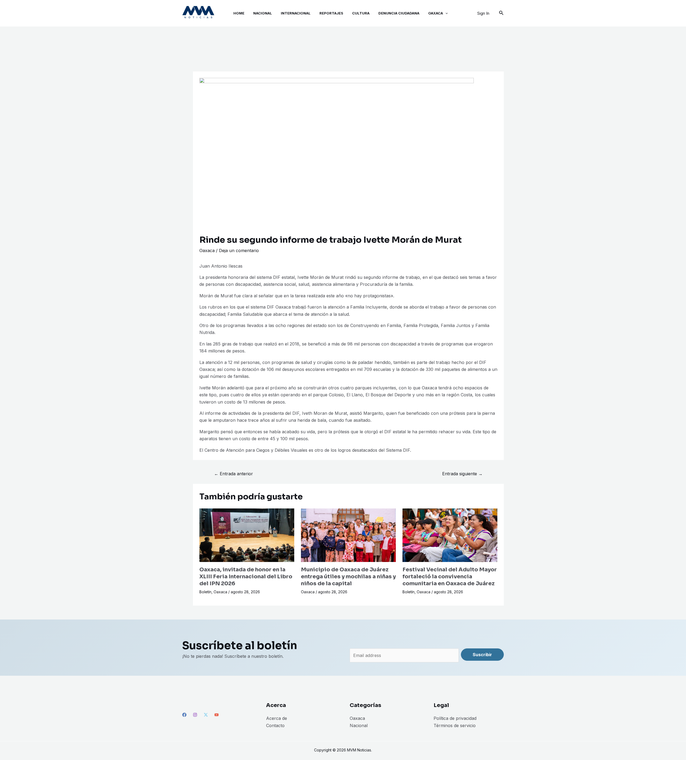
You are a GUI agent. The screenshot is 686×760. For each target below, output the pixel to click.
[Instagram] (195, 715)
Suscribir (482, 654)
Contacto (275, 725)
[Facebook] (184, 715)
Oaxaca (207, 250)
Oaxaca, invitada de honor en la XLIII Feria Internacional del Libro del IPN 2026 (245, 576)
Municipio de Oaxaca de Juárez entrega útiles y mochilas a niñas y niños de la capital (348, 576)
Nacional (359, 725)
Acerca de (276, 718)
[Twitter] (206, 715)
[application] (445, 13)
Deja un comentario (239, 250)
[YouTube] (216, 715)
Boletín (205, 592)
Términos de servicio (455, 725)
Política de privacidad (455, 718)
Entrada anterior (233, 473)
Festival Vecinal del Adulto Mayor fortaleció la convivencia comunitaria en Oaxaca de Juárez (449, 576)
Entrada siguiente (462, 473)
